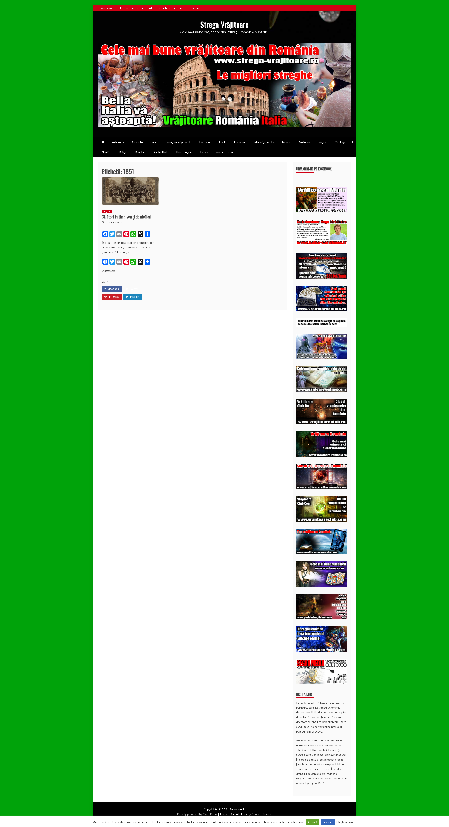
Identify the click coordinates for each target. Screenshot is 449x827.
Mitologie (340, 142)
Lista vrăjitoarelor (263, 142)
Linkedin (133, 296)
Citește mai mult (108, 270)
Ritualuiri (140, 152)
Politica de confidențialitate (156, 8)
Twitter (133, 289)
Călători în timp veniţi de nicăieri (126, 216)
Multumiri (304, 142)
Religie (123, 152)
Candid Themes (262, 814)
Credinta (137, 142)
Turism (204, 152)
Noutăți (106, 152)
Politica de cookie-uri (128, 8)
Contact (197, 8)
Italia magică (184, 152)
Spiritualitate (161, 152)
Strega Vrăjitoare (224, 24)
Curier (154, 142)
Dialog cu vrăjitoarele (178, 142)
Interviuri (239, 142)
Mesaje (286, 142)
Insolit (222, 142)
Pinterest (113, 296)
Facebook (112, 289)
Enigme (322, 142)
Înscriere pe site (182, 8)
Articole (117, 142)
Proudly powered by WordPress (197, 814)
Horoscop (205, 142)
